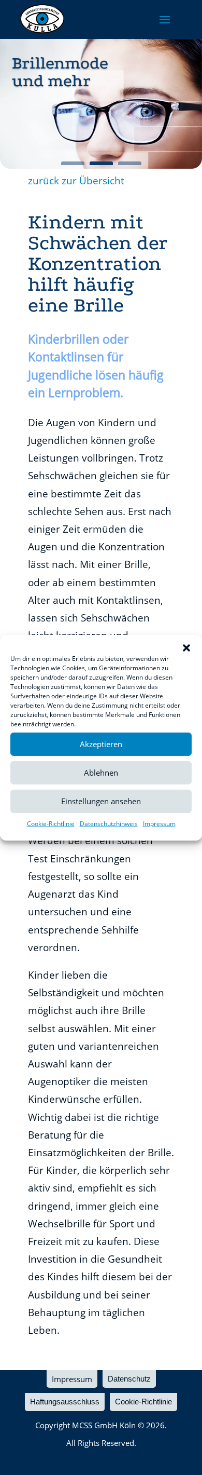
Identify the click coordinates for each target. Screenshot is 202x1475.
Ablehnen (101, 772)
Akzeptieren (101, 744)
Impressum (159, 823)
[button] (186, 647)
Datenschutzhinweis (109, 823)
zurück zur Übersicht (76, 180)
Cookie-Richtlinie (51, 823)
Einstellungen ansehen (101, 801)
